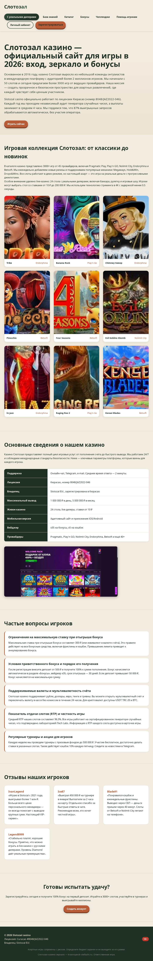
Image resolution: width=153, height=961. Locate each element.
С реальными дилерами (21, 16)
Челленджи (103, 16)
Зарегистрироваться (50, 24)
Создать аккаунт (76, 908)
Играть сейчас (16, 123)
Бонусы (84, 16)
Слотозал (15, 6)
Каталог (69, 16)
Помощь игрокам (127, 16)
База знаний (50, 16)
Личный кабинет (20, 24)
